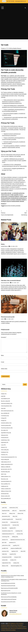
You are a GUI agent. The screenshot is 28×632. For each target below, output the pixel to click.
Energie (2, 420)
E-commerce (3, 415)
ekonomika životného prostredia (12, 205)
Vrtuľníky (21, 623)
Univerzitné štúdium (5, 481)
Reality (8, 625)
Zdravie (20, 626)
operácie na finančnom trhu (18, 539)
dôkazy (12, 513)
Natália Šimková (17, 48)
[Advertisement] (14, 25)
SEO (9, 623)
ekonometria (6, 516)
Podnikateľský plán (5, 628)
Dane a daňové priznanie (6, 410)
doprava (22, 510)
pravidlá (5, 548)
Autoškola (3, 625)
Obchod (2, 447)
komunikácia (6, 525)
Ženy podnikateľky (5, 498)
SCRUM (13, 583)
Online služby (4, 449)
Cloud (2, 408)
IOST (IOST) (12, 601)
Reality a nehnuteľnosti (6, 464)
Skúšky (3, 630)
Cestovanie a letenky (5, 403)
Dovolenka (12, 630)
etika (15, 516)
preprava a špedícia (16, 548)
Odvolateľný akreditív (13, 588)
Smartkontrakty (4, 471)
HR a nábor (3, 430)
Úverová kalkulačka (12, 596)
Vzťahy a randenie (5, 488)
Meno (2, 355)
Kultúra (25, 628)
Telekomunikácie (4, 476)
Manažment (14, 625)
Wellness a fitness (4, 491)
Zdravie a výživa (4, 496)
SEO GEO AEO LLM (5, 469)
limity (4, 528)
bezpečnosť (5, 510)
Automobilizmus (4, 398)
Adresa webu (4, 368)
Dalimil (2, 319)
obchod (5, 539)
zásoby (16, 562)
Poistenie (3, 454)
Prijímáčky (19, 625)
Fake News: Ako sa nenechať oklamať (10, 280)
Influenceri (3, 435)
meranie (20, 533)
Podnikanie (3, 452)
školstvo (5, 565)
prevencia (5, 551)
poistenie (12, 542)
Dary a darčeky (4, 413)
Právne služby (4, 459)
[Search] (25, 8)
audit (4, 507)
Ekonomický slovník (5, 282)
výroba (4, 559)
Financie (9, 626)
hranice (5, 522)
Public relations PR (5, 461)
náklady (15, 536)
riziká (4, 554)
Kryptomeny (3, 442)
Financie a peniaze (5, 425)
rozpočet (13, 554)
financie (19, 519)
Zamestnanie (4, 493)
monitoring (5, 536)
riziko (23, 551)
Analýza (2, 393)
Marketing (20, 628)
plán (4, 542)
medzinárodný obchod (8, 533)
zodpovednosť (6, 562)
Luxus (2, 444)
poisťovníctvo (6, 545)
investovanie (14, 522)
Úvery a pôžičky (4, 483)
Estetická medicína (5, 422)
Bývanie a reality (4, 401)
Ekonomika (14, 626)
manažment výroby (7, 530)
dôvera (20, 513)
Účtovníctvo (3, 479)
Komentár (3, 337)
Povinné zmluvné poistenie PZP (7, 457)
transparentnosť (6, 557)
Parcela (13, 585)
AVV (10, 590)
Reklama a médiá (4, 466)
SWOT (2, 474)
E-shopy (2, 418)
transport (17, 557)
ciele (14, 510)
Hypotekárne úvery (5, 432)
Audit (2, 396)
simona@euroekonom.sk (15, 614)
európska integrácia (7, 519)
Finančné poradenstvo (5, 427)
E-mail (2, 362)
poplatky (16, 545)
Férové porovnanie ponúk (7, 317)
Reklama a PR (14, 623)
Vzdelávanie (3, 486)
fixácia (2, 244)
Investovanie (3, 437)
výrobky (13, 559)
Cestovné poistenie (5, 405)
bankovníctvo (14, 507)
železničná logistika (16, 565)
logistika (13, 528)
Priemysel (14, 599)
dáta (4, 513)
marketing (18, 530)
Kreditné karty (4, 440)
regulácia (14, 551)
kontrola (16, 525)
